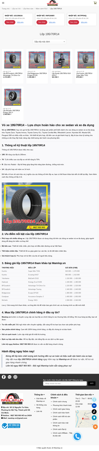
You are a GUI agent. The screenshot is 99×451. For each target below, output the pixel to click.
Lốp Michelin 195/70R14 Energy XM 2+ (11, 111)
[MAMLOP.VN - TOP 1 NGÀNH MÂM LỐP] (52, 3)
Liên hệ (39, 411)
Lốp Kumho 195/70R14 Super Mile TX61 (84, 74)
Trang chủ (6, 9)
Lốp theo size (28, 9)
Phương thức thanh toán (62, 405)
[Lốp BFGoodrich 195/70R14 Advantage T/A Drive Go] (12, 60)
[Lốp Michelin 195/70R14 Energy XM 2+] (12, 97)
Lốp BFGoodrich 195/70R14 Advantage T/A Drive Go (12, 74)
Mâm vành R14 (41, 9)
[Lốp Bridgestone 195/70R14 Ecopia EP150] (37, 60)
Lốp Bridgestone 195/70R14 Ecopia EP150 (37, 74)
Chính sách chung (60, 401)
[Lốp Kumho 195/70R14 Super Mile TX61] (86, 60)
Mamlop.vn (58, 448)
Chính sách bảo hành (61, 413)
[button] (3, 3)
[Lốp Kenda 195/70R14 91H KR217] (61, 60)
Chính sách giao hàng (61, 409)
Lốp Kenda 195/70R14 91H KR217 (61, 74)
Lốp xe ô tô (16, 9)
